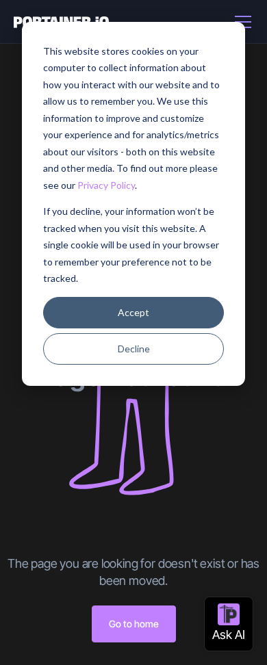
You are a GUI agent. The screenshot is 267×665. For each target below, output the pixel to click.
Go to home (134, 623)
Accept (133, 312)
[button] (240, 21)
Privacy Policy (106, 185)
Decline (134, 348)
